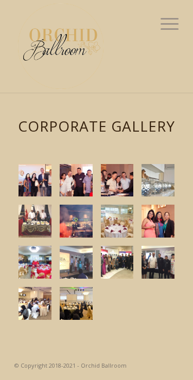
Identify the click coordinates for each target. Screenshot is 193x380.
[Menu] (164, 23)
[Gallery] (117, 221)
